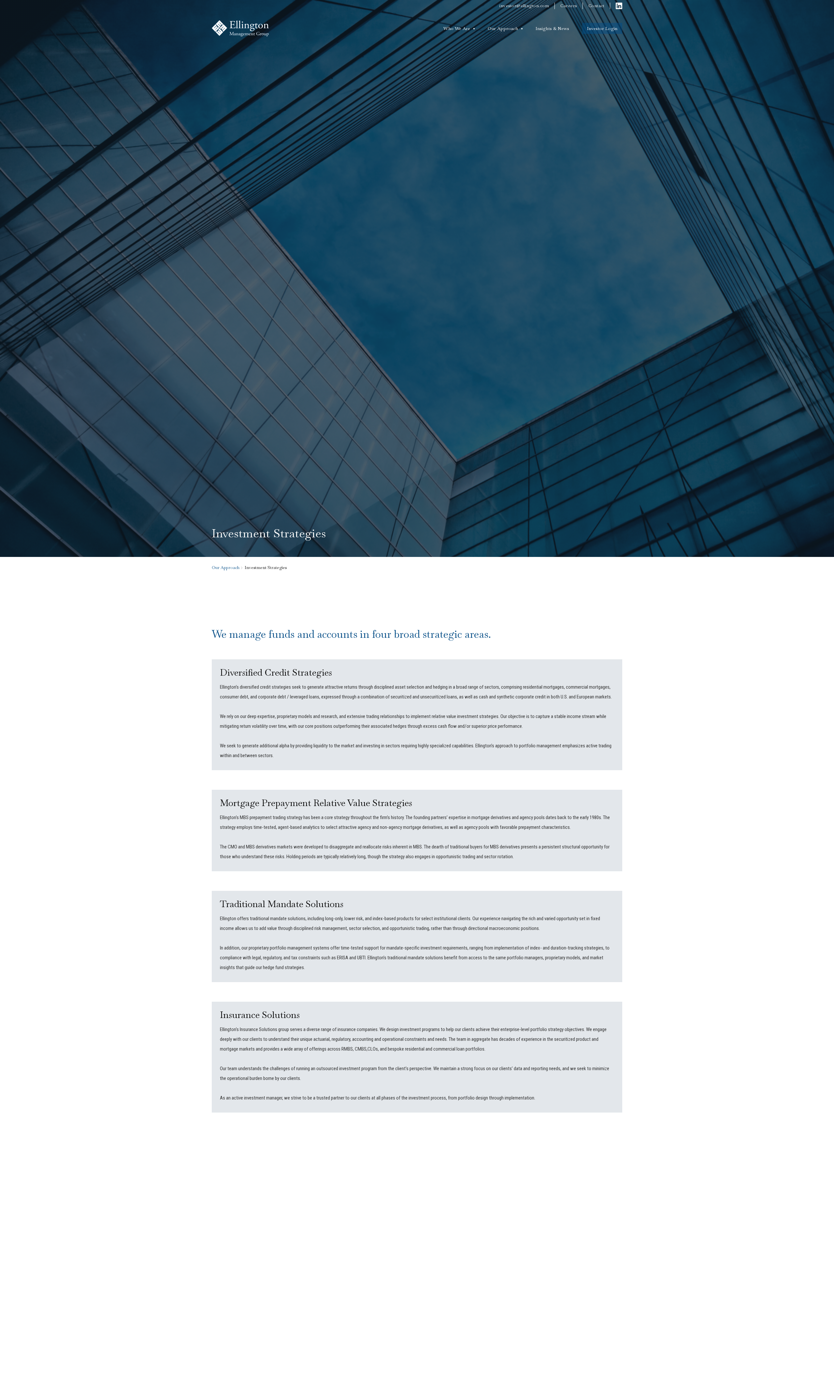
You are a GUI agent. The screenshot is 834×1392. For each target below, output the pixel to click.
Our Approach (503, 28)
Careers (568, 5)
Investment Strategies (266, 567)
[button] (459, 28)
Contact (596, 5)
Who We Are (456, 28)
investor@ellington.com (524, 5)
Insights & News (552, 28)
